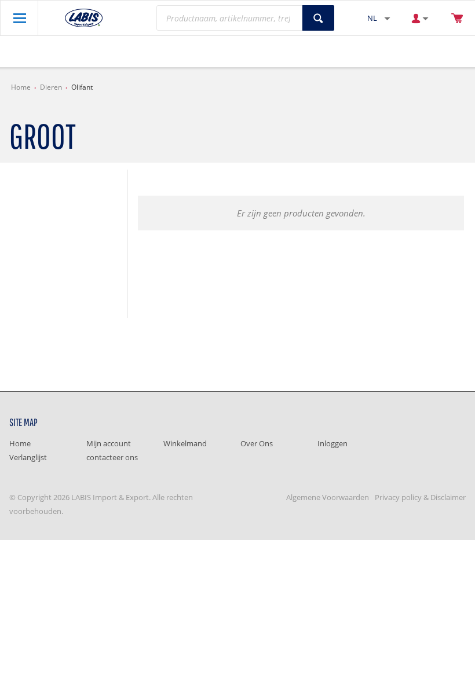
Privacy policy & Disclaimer (420, 497)
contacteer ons (112, 457)
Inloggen (332, 443)
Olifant (82, 87)
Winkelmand (185, 443)
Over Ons (256, 443)
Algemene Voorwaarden (327, 497)
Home (21, 87)
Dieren (51, 87)
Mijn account (108, 443)
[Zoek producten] (318, 18)
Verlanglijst (28, 457)
